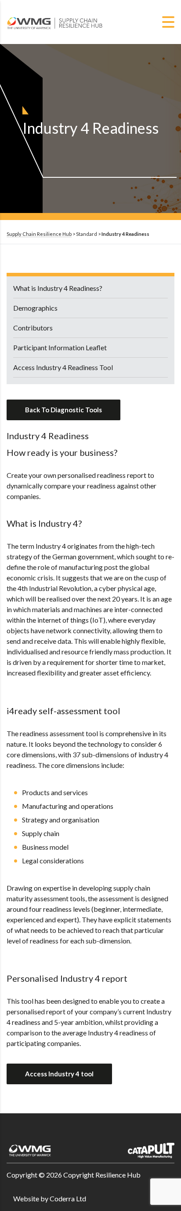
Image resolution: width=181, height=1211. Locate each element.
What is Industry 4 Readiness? (57, 288)
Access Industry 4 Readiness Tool (63, 367)
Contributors (33, 327)
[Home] (55, 21)
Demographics (35, 308)
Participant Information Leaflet (60, 347)
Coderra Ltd (68, 1198)
